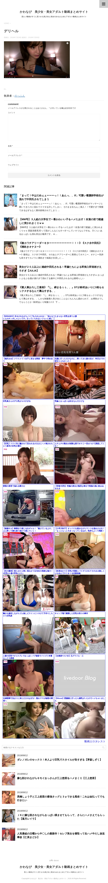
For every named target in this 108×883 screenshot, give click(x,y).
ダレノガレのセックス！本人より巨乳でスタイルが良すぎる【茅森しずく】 (59, 759)
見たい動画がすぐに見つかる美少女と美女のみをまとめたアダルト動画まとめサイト (54, 872)
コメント (11, 113)
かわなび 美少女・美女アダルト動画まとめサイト (54, 11)
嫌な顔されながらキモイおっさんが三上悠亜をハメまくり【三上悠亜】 (57, 778)
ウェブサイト (13, 165)
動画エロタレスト (94, 741)
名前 (10, 146)
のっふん (19, 95)
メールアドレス (15, 155)
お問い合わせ (54, 860)
